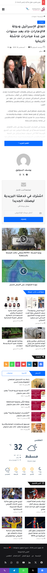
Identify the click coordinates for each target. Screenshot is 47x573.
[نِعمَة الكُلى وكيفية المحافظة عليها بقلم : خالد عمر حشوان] (38, 405)
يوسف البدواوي (37, 47)
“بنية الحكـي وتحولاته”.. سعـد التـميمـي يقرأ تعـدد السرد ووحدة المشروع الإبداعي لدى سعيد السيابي (35, 315)
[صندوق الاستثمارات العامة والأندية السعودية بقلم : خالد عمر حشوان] (38, 428)
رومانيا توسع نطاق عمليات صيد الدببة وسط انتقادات (13, 343)
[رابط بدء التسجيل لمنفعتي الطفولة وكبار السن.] (38, 383)
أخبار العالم (16, 556)
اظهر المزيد (24, 143)
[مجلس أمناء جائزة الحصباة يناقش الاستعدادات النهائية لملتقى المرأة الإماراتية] (12, 302)
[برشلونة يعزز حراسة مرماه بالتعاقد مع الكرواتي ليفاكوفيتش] (12, 522)
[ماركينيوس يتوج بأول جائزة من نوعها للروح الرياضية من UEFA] (35, 522)
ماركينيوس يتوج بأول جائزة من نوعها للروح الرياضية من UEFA (36, 533)
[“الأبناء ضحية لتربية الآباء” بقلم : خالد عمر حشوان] (38, 394)
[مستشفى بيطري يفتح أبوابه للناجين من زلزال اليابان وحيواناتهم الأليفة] (35, 333)
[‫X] (23, 174)
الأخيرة (24, 373)
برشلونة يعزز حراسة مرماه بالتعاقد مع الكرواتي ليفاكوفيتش (13, 533)
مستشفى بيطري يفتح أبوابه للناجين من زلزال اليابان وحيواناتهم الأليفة (35, 343)
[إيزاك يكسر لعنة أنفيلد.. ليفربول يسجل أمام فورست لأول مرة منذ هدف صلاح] (35, 493)
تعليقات (10, 373)
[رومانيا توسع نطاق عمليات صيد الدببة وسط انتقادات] (12, 333)
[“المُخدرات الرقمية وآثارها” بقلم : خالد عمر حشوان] (38, 416)
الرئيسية (41, 17)
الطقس (9, 556)
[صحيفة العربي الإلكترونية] (35, 9)
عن (33, 556)
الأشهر (37, 373)
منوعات (33, 17)
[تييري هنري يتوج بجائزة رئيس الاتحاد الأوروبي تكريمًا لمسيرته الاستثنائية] (12, 493)
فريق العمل (26, 556)
